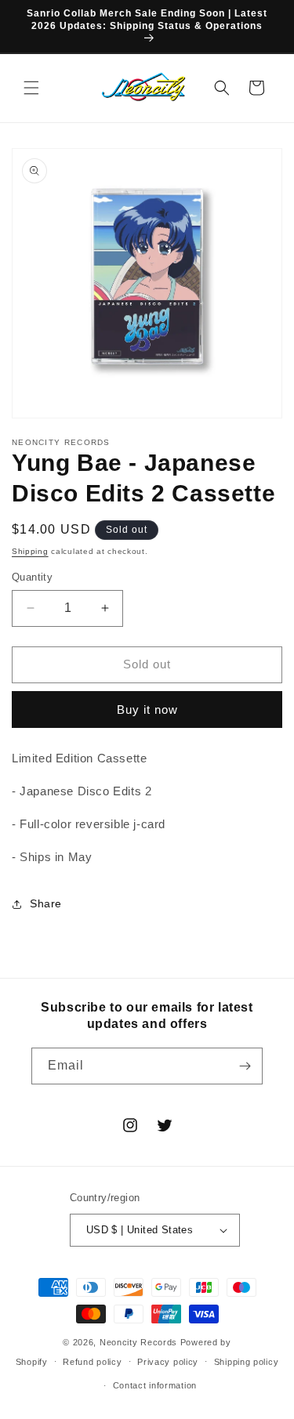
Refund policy (92, 1362)
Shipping (30, 551)
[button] (31, 88)
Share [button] (46, 903)
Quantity (32, 577)
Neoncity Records (138, 1342)
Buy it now (147, 709)
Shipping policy (246, 1362)
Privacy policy (167, 1362)
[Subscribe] (244, 1066)
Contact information (155, 1385)
